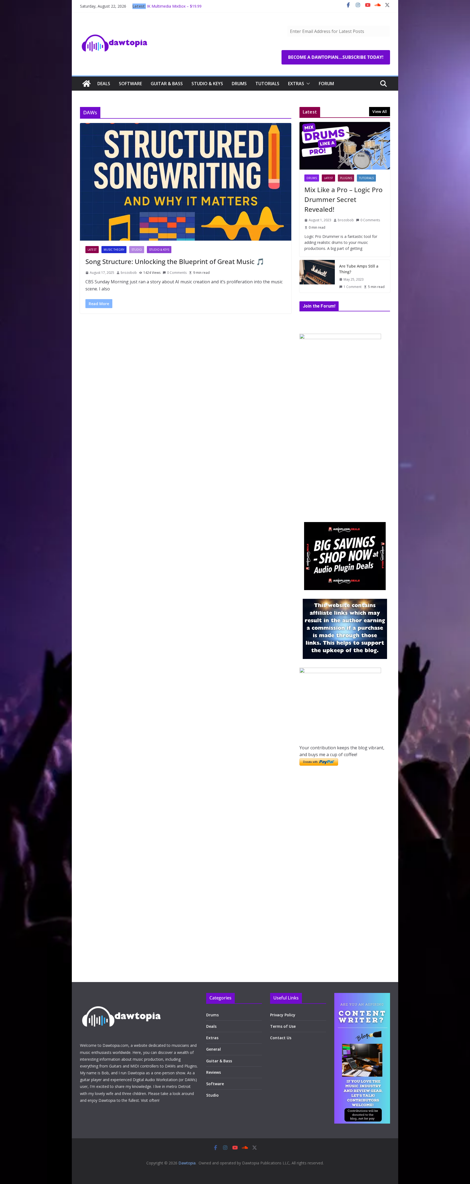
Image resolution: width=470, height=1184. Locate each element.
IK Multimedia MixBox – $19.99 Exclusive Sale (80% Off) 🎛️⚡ (174, 9)
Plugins (346, 178)
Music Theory (114, 249)
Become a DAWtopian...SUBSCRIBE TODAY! (336, 57)
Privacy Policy (282, 1014)
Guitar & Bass (167, 84)
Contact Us (280, 1037)
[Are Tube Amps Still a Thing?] (317, 276)
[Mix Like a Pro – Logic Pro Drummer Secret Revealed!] (344, 146)
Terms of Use (283, 1026)
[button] (307, 83)
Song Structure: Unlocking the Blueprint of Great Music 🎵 (174, 261)
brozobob (129, 272)
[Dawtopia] (86, 83)
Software (130, 84)
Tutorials (267, 84)
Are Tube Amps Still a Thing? (358, 268)
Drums (239, 84)
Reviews (213, 1072)
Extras (296, 84)
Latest (92, 249)
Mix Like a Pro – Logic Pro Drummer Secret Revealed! (343, 199)
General (213, 1049)
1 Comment (352, 286)
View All (379, 111)
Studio (136, 249)
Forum (326, 84)
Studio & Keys (207, 84)
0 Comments (177, 272)
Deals (103, 84)
